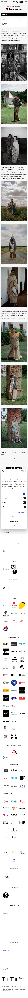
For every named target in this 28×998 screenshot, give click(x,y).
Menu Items (4, 14)
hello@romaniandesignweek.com (13, 986)
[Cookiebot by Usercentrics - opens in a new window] (20, 471)
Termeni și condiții (7, 984)
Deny (14, 525)
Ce (12, 6)
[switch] (24, 498)
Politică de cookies (20, 984)
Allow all (14, 516)
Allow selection (14, 521)
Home (8, 6)
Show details (21, 512)
